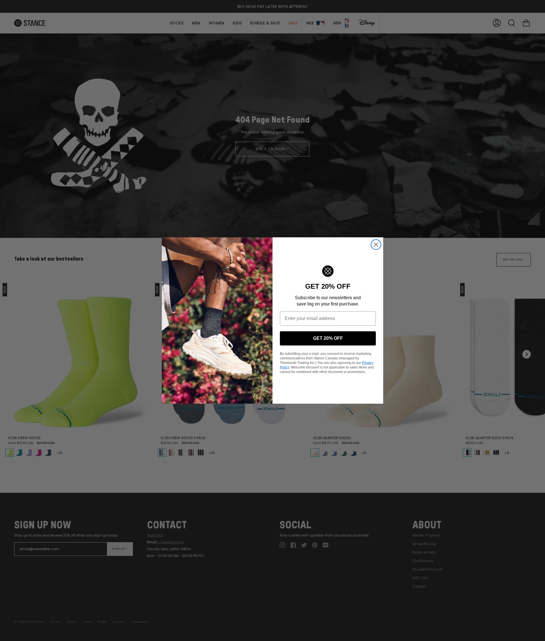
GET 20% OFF (328, 338)
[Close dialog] (376, 245)
